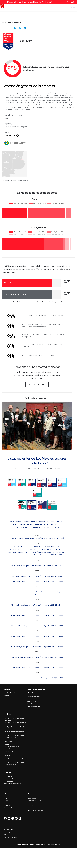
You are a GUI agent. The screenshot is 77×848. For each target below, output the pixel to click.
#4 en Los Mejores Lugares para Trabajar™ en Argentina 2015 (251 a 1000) (37, 647)
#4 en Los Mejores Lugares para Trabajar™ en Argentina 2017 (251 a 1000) (37, 626)
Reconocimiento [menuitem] (8, 698)
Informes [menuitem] (6, 803)
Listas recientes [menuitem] (31, 699)
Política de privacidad (10, 834)
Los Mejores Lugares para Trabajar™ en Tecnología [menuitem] (15, 759)
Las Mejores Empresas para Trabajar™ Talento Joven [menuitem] (14, 727)
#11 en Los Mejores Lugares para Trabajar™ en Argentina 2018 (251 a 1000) (37, 615)
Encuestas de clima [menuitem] (9, 692)
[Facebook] (15, 27)
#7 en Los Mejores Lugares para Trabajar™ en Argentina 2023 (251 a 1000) (37, 555)
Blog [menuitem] (5, 798)
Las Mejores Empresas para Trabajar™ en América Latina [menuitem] (14, 732)
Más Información (37, 385)
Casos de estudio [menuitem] (9, 807)
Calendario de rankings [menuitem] (34, 703)
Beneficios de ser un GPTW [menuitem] (34, 800)
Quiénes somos (8, 829)
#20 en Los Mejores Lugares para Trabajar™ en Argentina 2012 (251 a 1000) (37, 678)
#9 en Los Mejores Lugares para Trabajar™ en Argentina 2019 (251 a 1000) (37, 605)
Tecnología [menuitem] (7, 744)
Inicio (4, 23)
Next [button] (68, 425)
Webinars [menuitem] (7, 805)
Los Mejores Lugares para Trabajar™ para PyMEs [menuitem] (14, 719)
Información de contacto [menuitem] (34, 807)
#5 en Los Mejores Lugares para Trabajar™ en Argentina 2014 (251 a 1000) (37, 657)
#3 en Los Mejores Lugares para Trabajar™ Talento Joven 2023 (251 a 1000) (37, 549)
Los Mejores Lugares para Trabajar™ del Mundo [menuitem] (15, 723)
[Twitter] (20, 27)
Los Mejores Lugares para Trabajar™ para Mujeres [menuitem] (14, 740)
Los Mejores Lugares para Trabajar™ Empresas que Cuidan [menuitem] (14, 763)
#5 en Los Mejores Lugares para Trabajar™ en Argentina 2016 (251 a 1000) (37, 636)
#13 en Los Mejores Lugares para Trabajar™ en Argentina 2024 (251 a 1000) (37, 538)
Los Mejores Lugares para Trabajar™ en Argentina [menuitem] (15, 754)
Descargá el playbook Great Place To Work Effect (29, 2)
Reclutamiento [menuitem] (8, 776)
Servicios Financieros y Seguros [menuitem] (12, 746)
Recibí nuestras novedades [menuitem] (35, 810)
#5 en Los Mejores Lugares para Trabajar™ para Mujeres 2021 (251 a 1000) (37, 576)
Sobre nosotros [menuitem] (31, 798)
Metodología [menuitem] (30, 805)
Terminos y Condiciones (10, 832)
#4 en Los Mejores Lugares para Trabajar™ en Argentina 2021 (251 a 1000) (37, 581)
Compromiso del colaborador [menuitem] (12, 783)
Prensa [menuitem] (6, 800)
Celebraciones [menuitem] (31, 701)
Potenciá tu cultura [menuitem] (9, 778)
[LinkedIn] (24, 27)
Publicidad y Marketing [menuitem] (10, 751)
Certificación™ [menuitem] (7, 695)
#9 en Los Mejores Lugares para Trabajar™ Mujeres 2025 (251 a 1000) (37, 524)
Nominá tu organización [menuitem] (34, 706)
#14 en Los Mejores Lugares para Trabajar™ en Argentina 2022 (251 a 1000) (37, 566)
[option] (37, 427)
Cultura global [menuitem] (8, 786)
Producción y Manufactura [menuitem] (11, 749)
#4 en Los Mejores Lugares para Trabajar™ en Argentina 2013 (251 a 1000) (37, 667)
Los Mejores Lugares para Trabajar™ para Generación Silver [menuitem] (14, 736)
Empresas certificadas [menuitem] (33, 696)
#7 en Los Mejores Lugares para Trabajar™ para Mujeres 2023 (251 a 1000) (37, 546)
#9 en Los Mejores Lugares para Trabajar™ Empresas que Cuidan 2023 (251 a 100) (37, 552)
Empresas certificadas (14, 23)
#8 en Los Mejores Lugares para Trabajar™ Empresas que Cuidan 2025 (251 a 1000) (37, 522)
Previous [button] (5, 425)
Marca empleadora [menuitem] (9, 781)
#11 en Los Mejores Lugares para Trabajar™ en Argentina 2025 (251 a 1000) (37, 527)
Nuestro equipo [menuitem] (31, 803)
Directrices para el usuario (11, 837)
